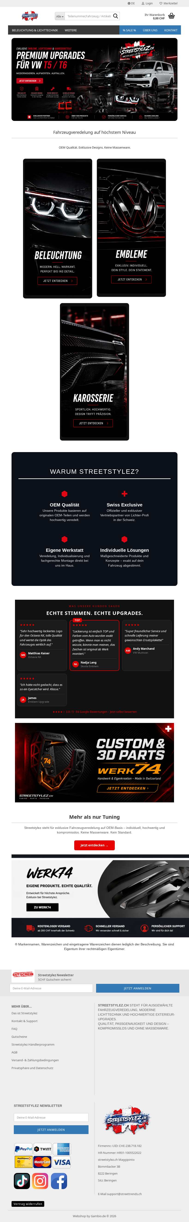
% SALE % (129, 30)
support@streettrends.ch (124, 1194)
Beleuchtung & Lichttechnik (35, 30)
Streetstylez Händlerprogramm (33, 1044)
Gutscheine (19, 1037)
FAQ (14, 1029)
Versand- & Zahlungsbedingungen (35, 1060)
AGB (14, 1052)
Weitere (71, 30)
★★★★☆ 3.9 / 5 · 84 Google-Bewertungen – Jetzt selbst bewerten (95, 712)
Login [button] (148, 3)
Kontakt (170, 30)
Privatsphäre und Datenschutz (32, 1068)
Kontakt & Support (25, 1021)
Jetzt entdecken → (94, 845)
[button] (131, 3)
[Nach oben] (176, 1215)
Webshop (79, 1216)
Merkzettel (169, 3)
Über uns (150, 30)
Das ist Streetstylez (24, 1013)
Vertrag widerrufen (28, 1204)
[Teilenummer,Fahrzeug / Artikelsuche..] (115, 16)
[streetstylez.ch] (30, 16)
